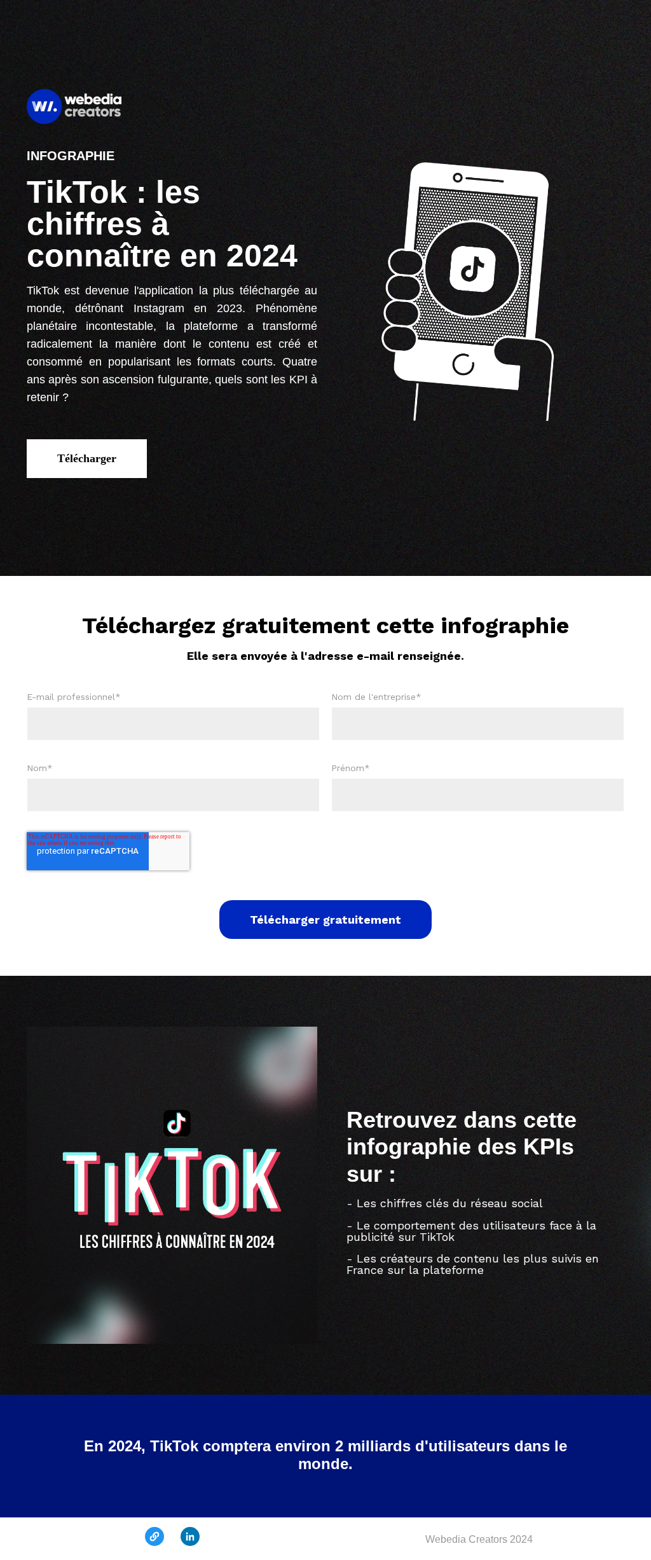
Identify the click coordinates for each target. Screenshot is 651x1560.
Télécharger (86, 458)
